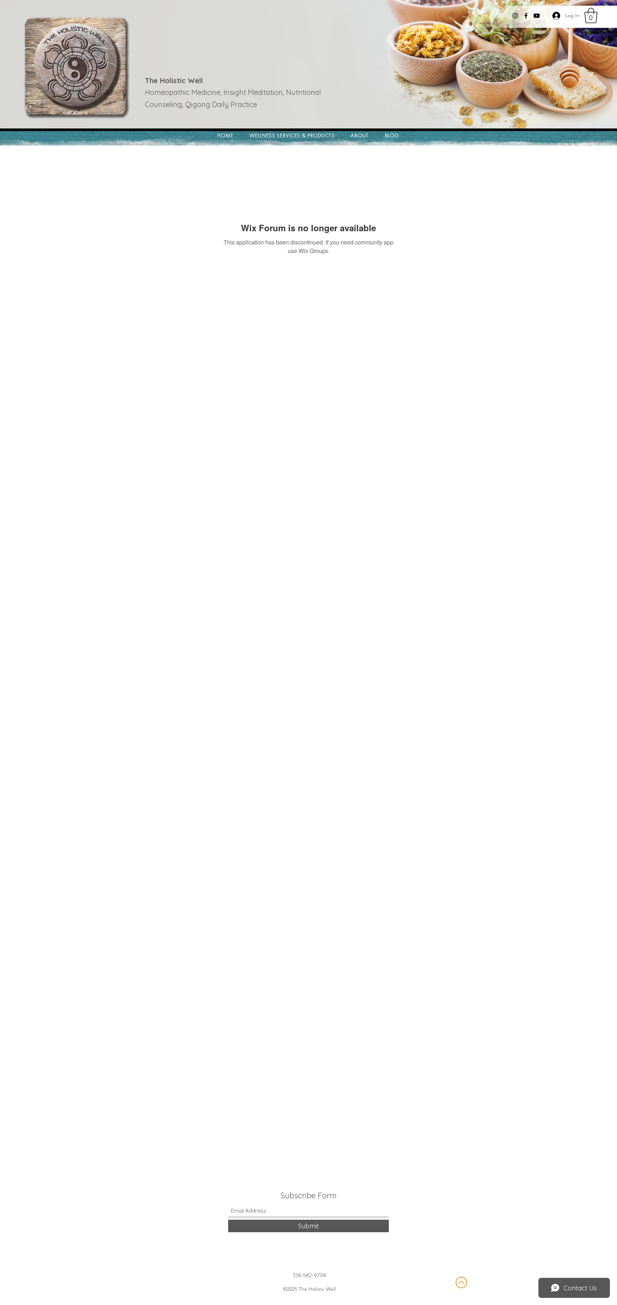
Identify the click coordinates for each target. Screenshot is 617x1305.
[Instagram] (515, 15)
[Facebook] (526, 15)
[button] (591, 15)
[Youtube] (536, 15)
